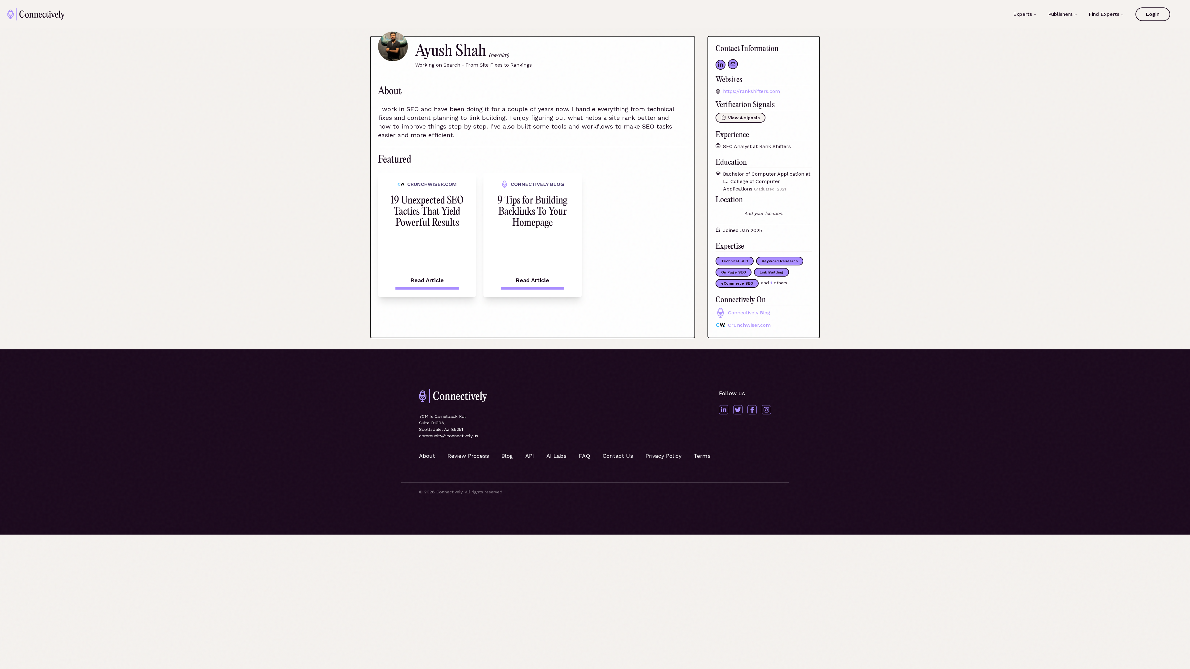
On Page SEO (733, 272)
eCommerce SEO (737, 283)
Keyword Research (780, 261)
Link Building (771, 272)
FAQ (584, 456)
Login (1153, 14)
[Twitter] (738, 409)
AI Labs (556, 456)
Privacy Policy (663, 456)
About (427, 456)
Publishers (1060, 14)
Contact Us (617, 456)
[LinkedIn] (723, 409)
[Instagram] (766, 409)
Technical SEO (734, 261)
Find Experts (1104, 14)
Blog (507, 456)
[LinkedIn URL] (720, 65)
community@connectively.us (448, 435)
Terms (702, 456)
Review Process (468, 456)
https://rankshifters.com (751, 91)
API (529, 456)
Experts (1022, 14)
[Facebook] (752, 409)
